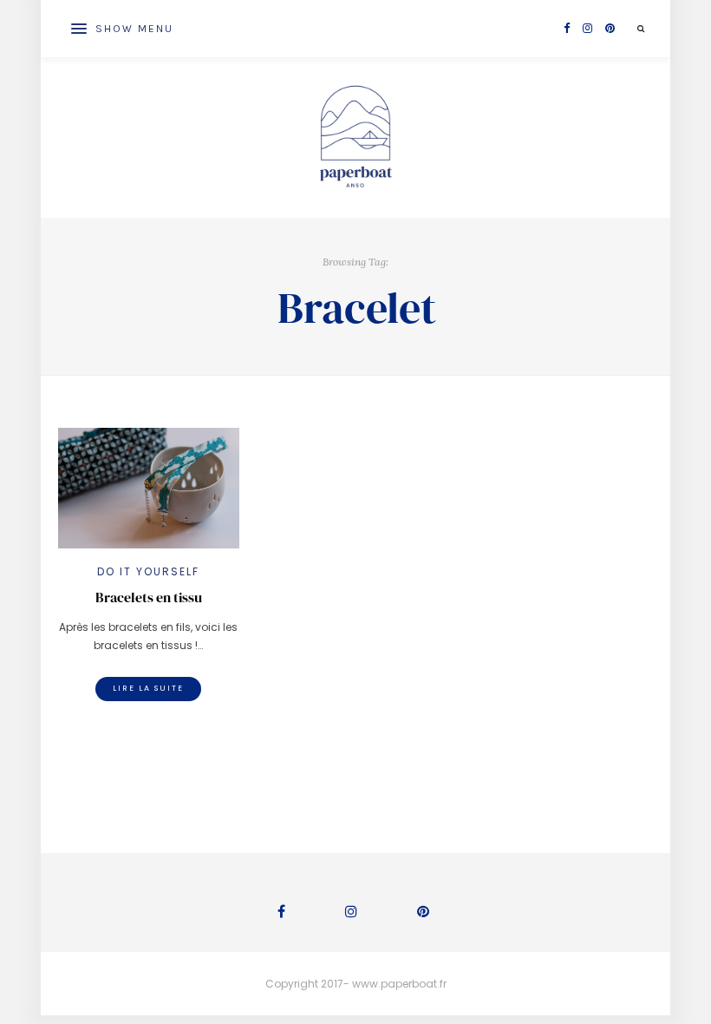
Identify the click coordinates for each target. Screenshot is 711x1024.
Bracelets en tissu (148, 597)
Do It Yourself (148, 571)
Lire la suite (148, 688)
